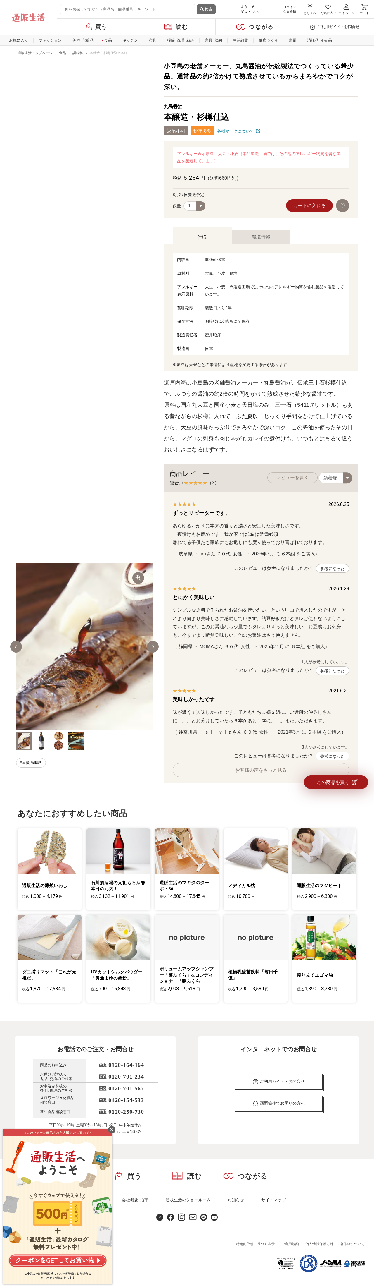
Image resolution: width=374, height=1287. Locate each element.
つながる (261, 27)
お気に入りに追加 (343, 205)
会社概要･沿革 (135, 1199)
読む (182, 27)
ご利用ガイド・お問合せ (338, 27)
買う (101, 27)
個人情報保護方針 (319, 1244)
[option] (84, 646)
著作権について (352, 1244)
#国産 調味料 (31, 763)
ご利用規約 (290, 1244)
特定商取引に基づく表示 (255, 1244)
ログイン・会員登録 (291, 9)
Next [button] (153, 647)
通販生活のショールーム (188, 1199)
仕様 (202, 237)
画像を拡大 (138, 578)
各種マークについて (235, 131)
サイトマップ (273, 1199)
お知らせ (236, 1199)
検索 (208, 9)
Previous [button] (16, 647)
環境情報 (261, 237)
